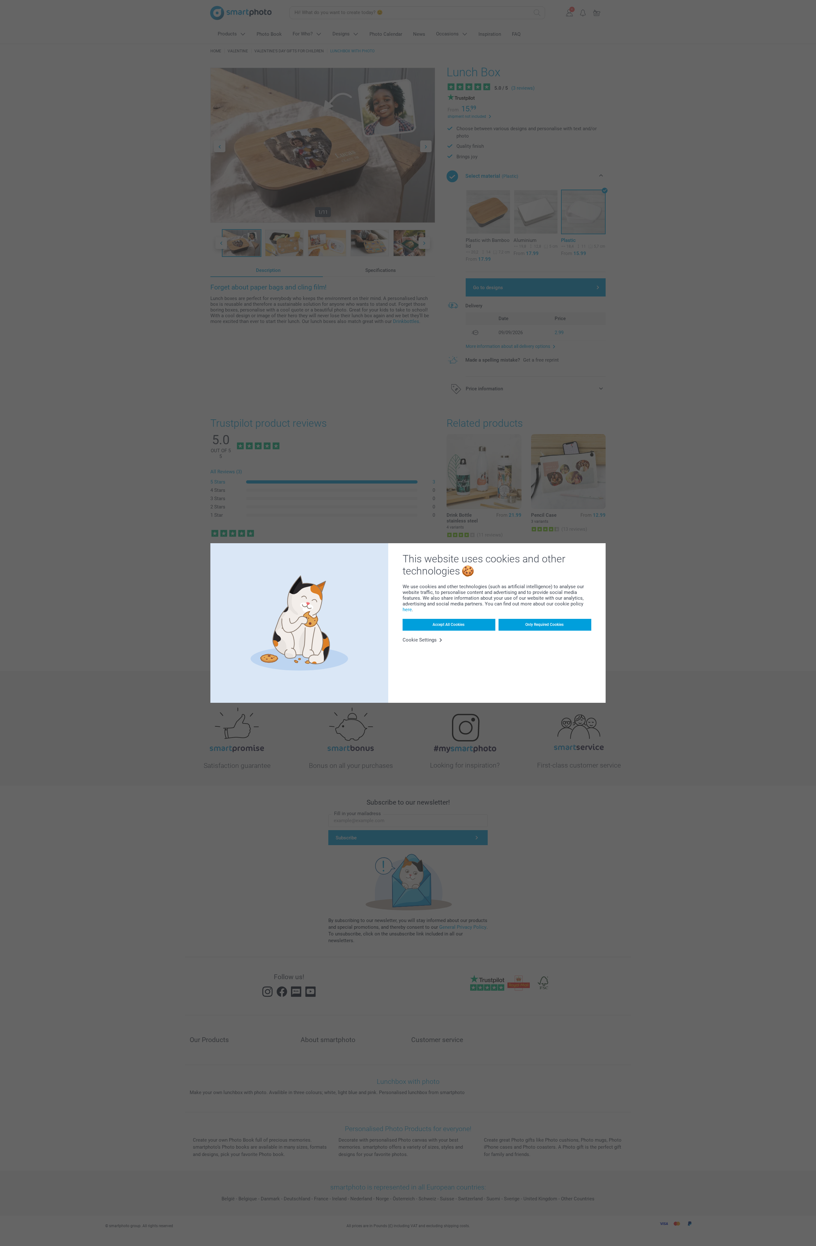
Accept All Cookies (448, 624)
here (407, 609)
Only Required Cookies (544, 624)
